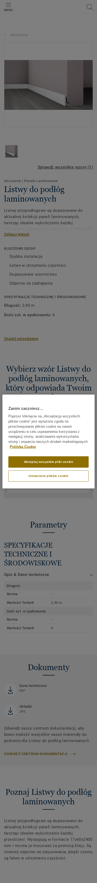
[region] (48, 442)
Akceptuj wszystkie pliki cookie (48, 461)
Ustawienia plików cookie (48, 475)
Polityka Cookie (23, 447)
